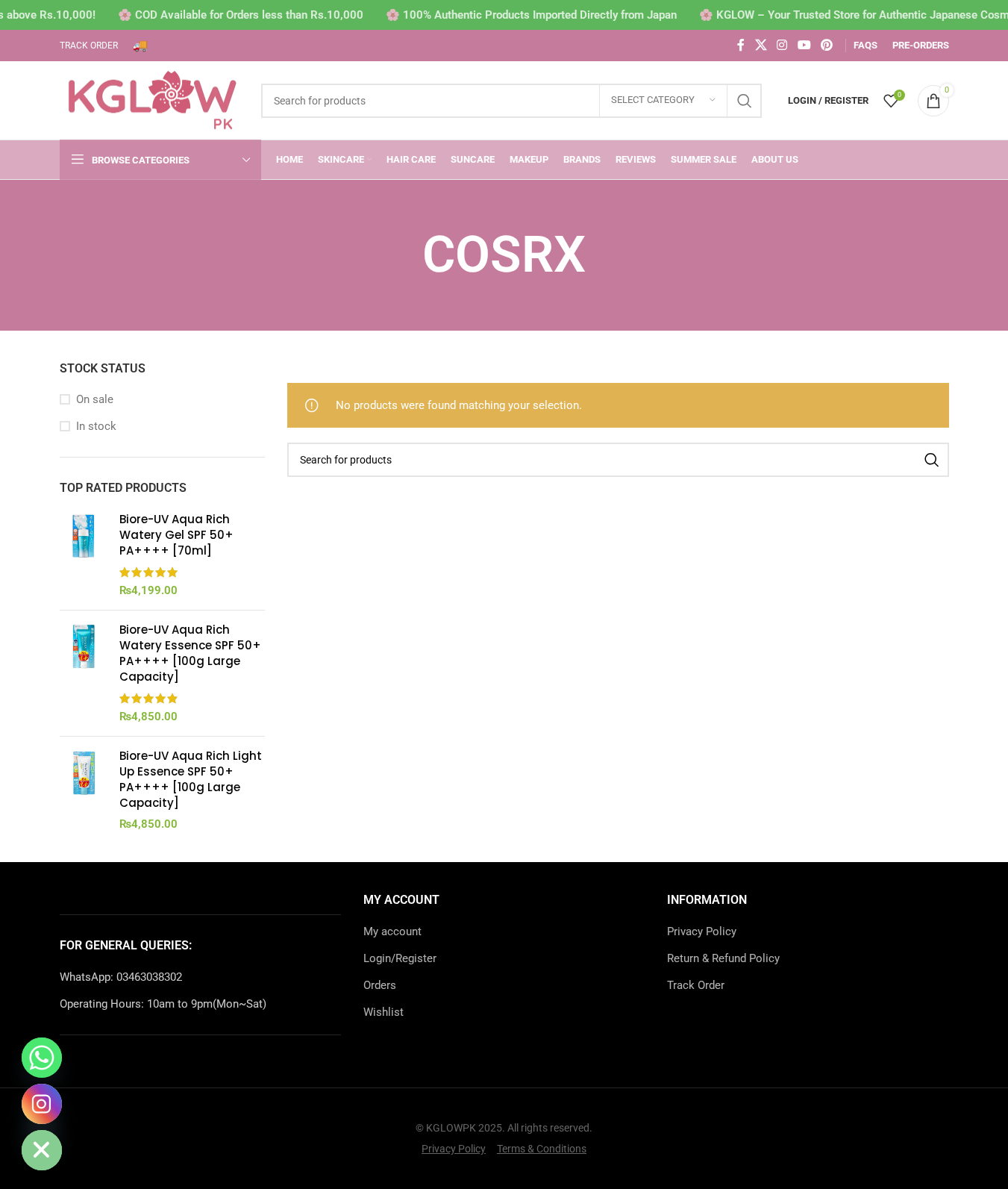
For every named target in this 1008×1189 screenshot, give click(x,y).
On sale (94, 399)
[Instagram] (42, 1104)
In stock (96, 426)
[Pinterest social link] (826, 45)
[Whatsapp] (42, 1057)
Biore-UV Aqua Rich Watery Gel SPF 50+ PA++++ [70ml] (176, 534)
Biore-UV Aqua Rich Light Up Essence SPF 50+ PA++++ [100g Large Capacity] (190, 779)
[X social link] (760, 45)
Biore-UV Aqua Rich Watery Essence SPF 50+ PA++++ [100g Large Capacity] (190, 653)
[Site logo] (153, 99)
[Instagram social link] (782, 45)
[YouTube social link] (804, 45)
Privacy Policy (701, 931)
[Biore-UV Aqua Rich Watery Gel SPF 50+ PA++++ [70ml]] (84, 555)
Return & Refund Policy (723, 958)
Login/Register (399, 958)
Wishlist (383, 1012)
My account (392, 931)
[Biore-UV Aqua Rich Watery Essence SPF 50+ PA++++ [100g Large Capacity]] (84, 673)
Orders (379, 985)
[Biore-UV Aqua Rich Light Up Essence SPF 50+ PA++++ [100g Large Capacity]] (84, 790)
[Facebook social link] (741, 45)
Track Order (695, 985)
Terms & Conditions (541, 1149)
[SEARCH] (744, 101)
